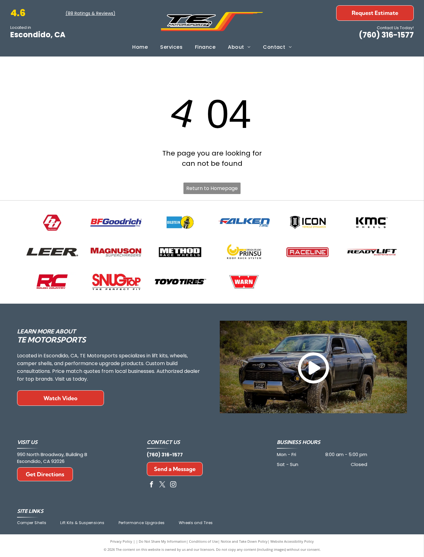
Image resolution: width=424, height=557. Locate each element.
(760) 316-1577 (386, 35)
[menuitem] (140, 47)
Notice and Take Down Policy (244, 541)
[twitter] (162, 485)
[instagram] (173, 485)
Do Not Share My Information (162, 541)
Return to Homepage (212, 188)
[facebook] (151, 485)
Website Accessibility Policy (292, 541)
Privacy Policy (121, 541)
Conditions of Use (203, 541)
